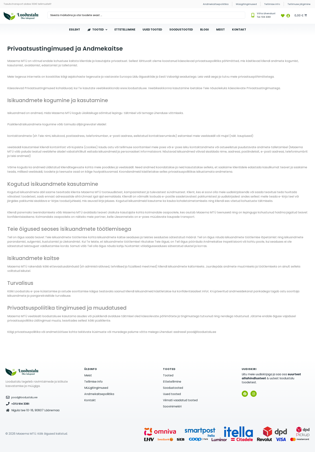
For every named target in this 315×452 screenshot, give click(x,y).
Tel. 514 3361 (264, 16)
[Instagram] (253, 394)
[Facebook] (245, 394)
